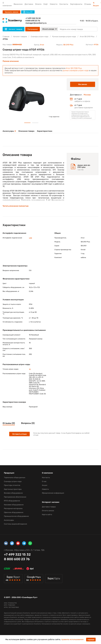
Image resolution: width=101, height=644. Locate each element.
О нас (44, 481)
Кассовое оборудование (14, 505)
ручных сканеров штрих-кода (76, 70)
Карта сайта (47, 514)
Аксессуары (9, 131)
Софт (45, 4)
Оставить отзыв (19, 434)
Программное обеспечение (15, 497)
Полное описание (11, 61)
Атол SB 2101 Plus (87, 37)
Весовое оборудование (13, 493)
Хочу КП (29, 12)
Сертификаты (76, 4)
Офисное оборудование (13, 512)
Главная (6, 37)
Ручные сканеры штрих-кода (64, 37)
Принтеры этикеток (12, 485)
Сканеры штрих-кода (39, 37)
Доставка (29, 4)
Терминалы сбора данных (14, 477)
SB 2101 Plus (68, 45)
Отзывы (87, 4)
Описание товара (26, 131)
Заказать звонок (11, 12)
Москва (87, 95)
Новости (53, 4)
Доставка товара (49, 507)
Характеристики (44, 131)
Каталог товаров (20, 37)
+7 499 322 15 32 (33, 18)
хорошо (90, 639)
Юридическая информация (53, 493)
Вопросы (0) (28, 423)
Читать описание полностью (16, 206)
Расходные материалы (13, 508)
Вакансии (18, 4)
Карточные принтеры (13, 489)
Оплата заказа (48, 511)
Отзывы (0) (9, 423)
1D (30, 369)
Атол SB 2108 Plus (74, 68)
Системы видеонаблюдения (15, 524)
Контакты (63, 4)
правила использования (72, 639)
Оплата (38, 4)
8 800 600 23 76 (33, 21)
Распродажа (32, 29)
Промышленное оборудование (16, 516)
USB (30, 238)
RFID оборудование (12, 501)
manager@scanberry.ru (36, 23)
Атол (42, 45)
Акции (44, 485)
